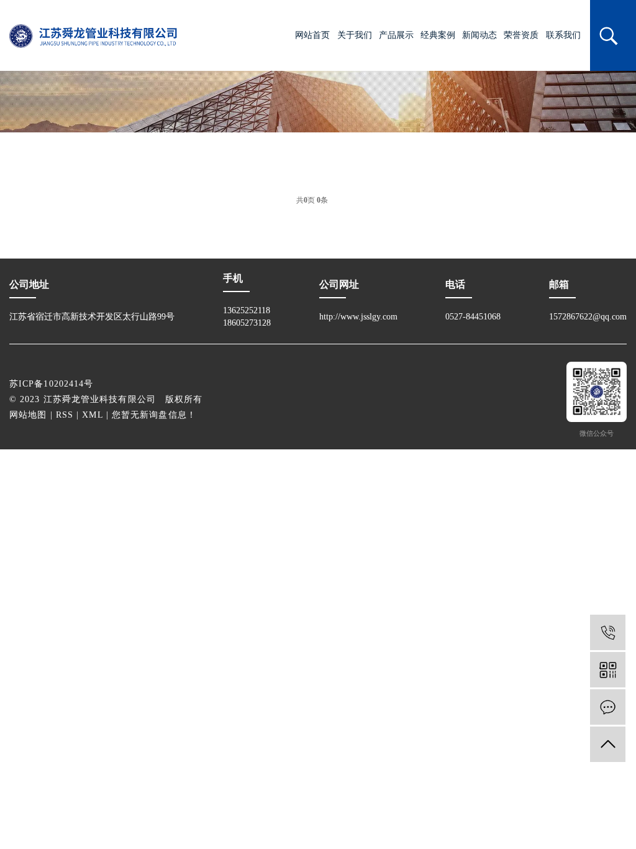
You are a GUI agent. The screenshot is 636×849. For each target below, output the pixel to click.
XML (92, 415)
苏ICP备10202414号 (51, 383)
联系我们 (563, 35)
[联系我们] (607, 707)
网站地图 (28, 415)
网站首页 (312, 35)
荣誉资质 (521, 35)
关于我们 (354, 35)
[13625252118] (607, 632)
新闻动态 (479, 35)
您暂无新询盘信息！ (154, 415)
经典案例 (437, 35)
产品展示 (396, 35)
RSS (64, 415)
